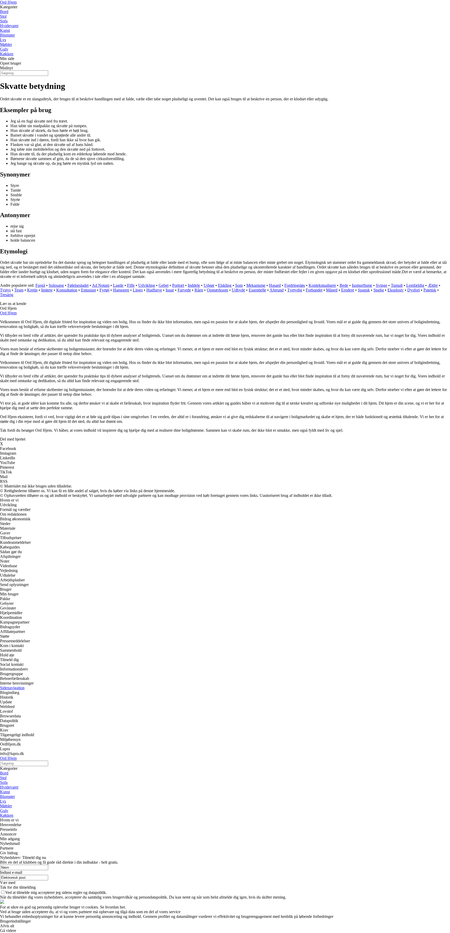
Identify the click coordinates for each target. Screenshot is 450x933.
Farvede (184, 290)
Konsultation (66, 290)
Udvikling (146, 285)
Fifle (131, 285)
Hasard (275, 285)
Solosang (56, 285)
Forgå (40, 285)
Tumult (397, 285)
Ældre (433, 285)
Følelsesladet (78, 285)
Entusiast (88, 290)
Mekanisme (255, 285)
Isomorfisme (362, 285)
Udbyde (238, 290)
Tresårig (6, 294)
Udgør (209, 285)
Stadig (378, 290)
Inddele (194, 285)
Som (239, 285)
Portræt (178, 285)
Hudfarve (154, 290)
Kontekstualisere (322, 285)
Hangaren (121, 290)
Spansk (364, 290)
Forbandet (314, 290)
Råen (199, 290)
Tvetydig (294, 290)
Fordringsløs (294, 285)
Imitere (47, 290)
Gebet (163, 285)
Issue (170, 290)
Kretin (32, 290)
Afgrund (277, 290)
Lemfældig (415, 285)
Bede (344, 285)
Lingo (138, 290)
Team (18, 290)
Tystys (5, 290)
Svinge (381, 285)
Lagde (118, 285)
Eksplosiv (396, 290)
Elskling (225, 285)
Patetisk (429, 290)
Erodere (347, 290)
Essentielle (257, 290)
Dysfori (413, 290)
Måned (332, 290)
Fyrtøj (104, 290)
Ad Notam (100, 285)
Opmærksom (217, 290)
